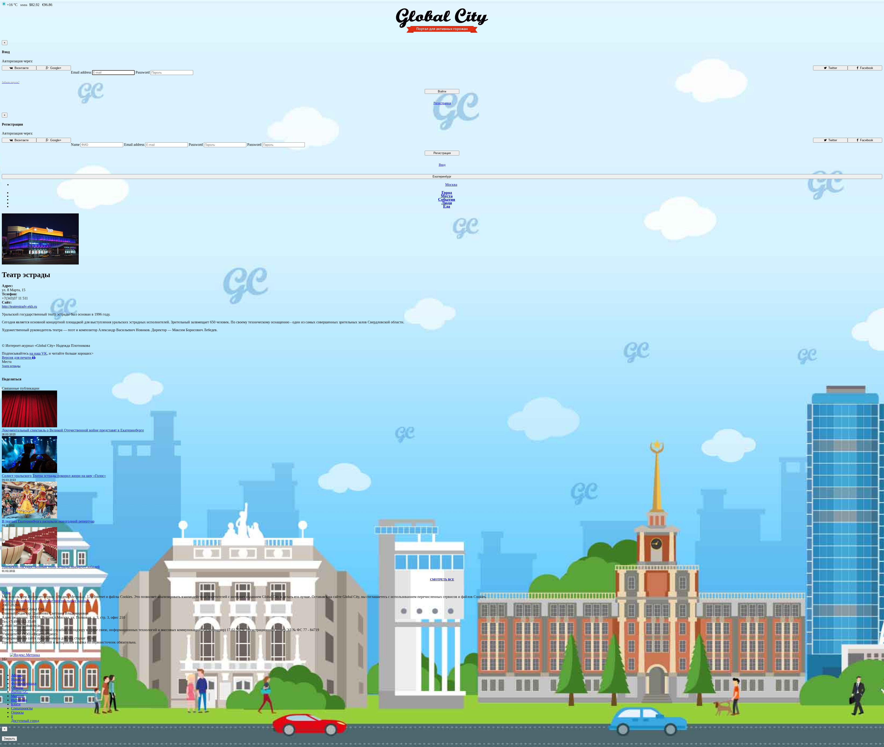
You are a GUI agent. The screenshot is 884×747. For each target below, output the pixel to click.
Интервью (19, 700)
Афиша (16, 675)
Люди (447, 203)
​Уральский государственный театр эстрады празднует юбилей (51, 567)
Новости (18, 679)
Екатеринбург (442, 176)
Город (447, 192)
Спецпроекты (22, 708)
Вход (442, 165)
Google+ (55, 68)
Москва (451, 185)
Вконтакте (21, 68)
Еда (446, 206)
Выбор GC (19, 692)
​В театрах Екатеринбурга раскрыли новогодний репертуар (48, 521)
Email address (81, 72)
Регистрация (442, 103)
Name (75, 145)
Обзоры (17, 688)
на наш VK (38, 353)
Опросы (17, 712)
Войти (442, 91)
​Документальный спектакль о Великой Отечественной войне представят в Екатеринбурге (73, 430)
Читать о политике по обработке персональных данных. (46, 601)
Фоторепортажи (23, 683)
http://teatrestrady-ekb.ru (19, 306)
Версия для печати (17, 357)
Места (447, 196)
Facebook (866, 68)
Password (143, 72)
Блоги (15, 704)
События (446, 199)
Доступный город (25, 719)
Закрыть (9, 738)
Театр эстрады (11, 366)
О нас (6, 593)
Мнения (17, 696)
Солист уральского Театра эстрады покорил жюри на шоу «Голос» (54, 476)
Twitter (832, 68)
